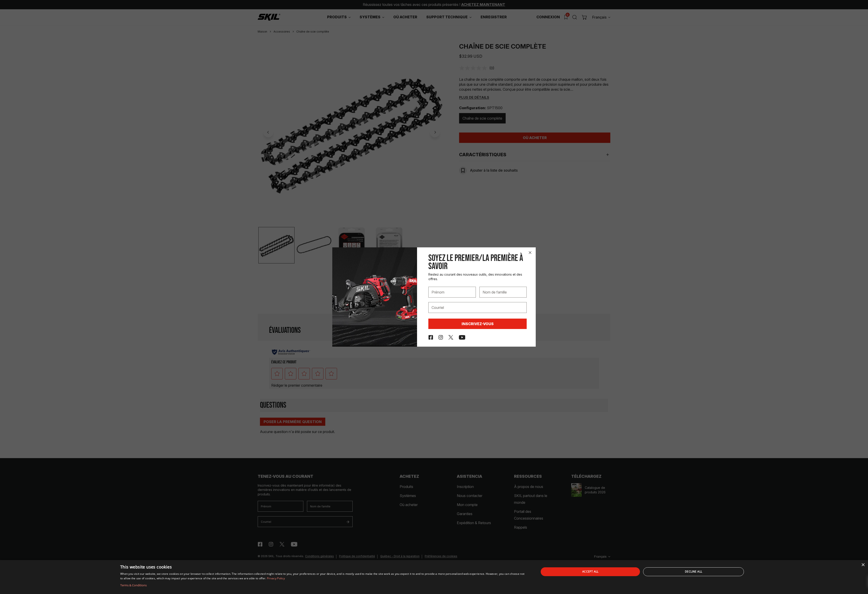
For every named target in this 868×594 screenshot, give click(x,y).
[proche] (530, 252)
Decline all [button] (693, 571)
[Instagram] (441, 337)
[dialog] (434, 577)
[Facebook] (430, 337)
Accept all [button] (590, 571)
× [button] (863, 565)
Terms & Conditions (133, 585)
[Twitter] (450, 337)
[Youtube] (462, 337)
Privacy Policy (276, 578)
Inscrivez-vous (478, 324)
